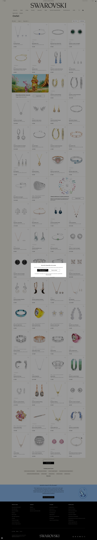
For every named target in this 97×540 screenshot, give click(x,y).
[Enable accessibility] (2, 538)
